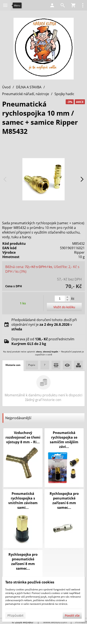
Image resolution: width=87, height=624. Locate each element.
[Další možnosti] (83, 5)
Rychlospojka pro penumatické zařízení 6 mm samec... (64, 500)
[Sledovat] (67, 365)
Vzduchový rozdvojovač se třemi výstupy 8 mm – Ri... (22, 437)
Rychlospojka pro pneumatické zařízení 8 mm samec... (23, 561)
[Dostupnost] (78, 365)
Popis (31, 365)
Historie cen (12, 365)
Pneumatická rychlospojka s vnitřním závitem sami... (23, 500)
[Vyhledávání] (62, 5)
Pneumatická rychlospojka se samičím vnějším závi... (64, 439)
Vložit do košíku (64, 307)
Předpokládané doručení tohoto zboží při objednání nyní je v (44, 324)
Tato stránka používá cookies (29, 582)
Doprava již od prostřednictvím (42, 341)
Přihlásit (81, 622)
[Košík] (73, 5)
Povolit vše (72, 615)
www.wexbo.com (55, 622)
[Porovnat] (56, 365)
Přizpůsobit (15, 615)
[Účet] (52, 5)
